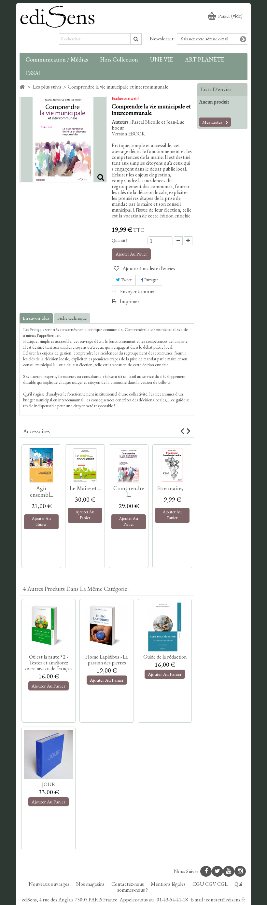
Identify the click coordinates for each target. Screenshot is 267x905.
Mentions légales (169, 884)
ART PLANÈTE (204, 59)
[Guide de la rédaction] (164, 627)
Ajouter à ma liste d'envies (148, 268)
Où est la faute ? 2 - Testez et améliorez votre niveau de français (48, 662)
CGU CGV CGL (210, 884)
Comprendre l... (128, 491)
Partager (150, 280)
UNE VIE (161, 59)
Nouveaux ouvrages (49, 884)
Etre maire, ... (172, 488)
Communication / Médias (57, 59)
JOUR (48, 784)
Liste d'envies (216, 89)
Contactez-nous (128, 884)
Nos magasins (90, 884)
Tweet (126, 280)
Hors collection (119, 59)
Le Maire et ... (85, 488)
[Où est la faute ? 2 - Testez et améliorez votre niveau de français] (48, 627)
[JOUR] (48, 754)
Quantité (119, 240)
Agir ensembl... (41, 491)
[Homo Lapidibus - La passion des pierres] (106, 627)
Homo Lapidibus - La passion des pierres (106, 659)
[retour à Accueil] (22, 87)
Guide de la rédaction (165, 656)
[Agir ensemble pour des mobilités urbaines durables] (41, 465)
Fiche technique (72, 318)
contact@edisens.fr (225, 899)
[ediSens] (57, 16)
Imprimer (129, 301)
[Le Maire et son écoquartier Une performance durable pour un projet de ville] (85, 465)
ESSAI (33, 73)
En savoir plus (36, 318)
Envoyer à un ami (137, 291)
